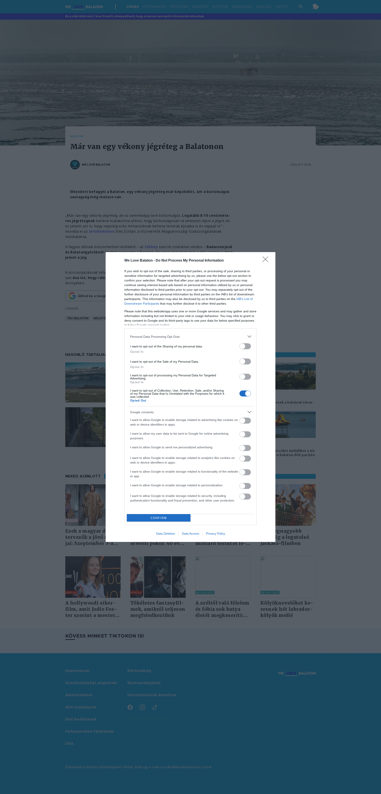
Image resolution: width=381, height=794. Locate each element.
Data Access (190, 533)
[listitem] (190, 336)
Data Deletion (165, 533)
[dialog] (190, 397)
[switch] (245, 346)
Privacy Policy (215, 533)
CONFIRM (159, 518)
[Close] (267, 260)
